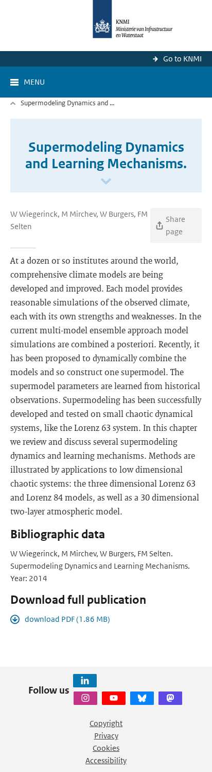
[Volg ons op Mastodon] (170, 698)
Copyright (106, 723)
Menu (34, 82)
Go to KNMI (182, 58)
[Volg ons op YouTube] (114, 698)
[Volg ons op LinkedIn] (85, 680)
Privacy (106, 736)
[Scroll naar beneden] (106, 181)
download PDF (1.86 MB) (67, 619)
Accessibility (106, 760)
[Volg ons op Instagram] (85, 698)
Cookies (106, 748)
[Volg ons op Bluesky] (142, 698)
